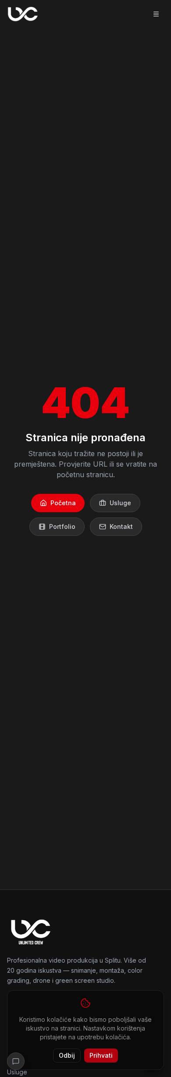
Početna (63, 503)
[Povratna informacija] (16, 1061)
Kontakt (121, 526)
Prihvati (101, 1055)
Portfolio (62, 526)
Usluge (120, 503)
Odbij (67, 1055)
